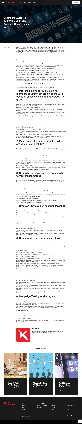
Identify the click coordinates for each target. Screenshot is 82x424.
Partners (24, 412)
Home (23, 403)
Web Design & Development (42, 405)
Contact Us (76, 2)
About (21, 2)
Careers (23, 411)
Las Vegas (53, 407)
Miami (52, 403)
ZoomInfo (41, 320)
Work (25, 2)
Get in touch (68, 412)
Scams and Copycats (26, 416)
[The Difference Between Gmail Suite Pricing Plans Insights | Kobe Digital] (66, 366)
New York (53, 405)
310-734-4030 (68, 409)
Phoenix (52, 409)
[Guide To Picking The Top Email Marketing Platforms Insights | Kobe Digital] (15, 366)
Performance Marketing (41, 403)
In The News (24, 414)
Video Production (40, 407)
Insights (34, 2)
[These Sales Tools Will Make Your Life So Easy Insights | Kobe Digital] (41, 366)
